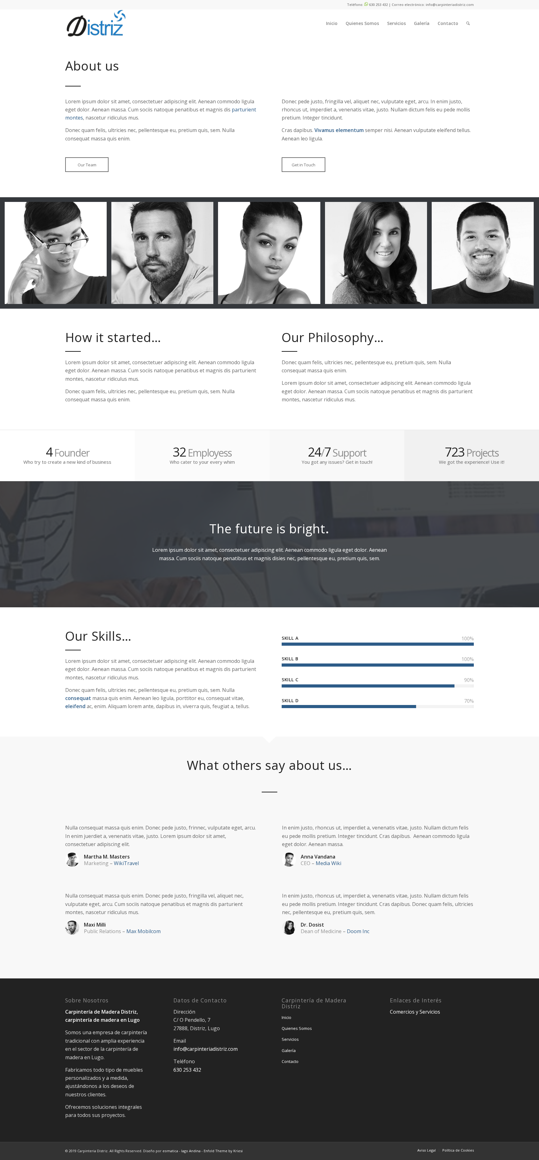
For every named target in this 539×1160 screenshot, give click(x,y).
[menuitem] (332, 23)
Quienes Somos (297, 1028)
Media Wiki (328, 863)
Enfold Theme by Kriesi (223, 1150)
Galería (289, 1050)
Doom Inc (358, 931)
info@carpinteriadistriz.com (450, 4)
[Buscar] (468, 23)
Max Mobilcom (143, 931)
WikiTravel (126, 863)
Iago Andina (191, 1150)
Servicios (290, 1039)
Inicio (286, 1017)
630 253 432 (378, 4)
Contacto (290, 1061)
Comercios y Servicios (415, 1011)
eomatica (170, 1150)
